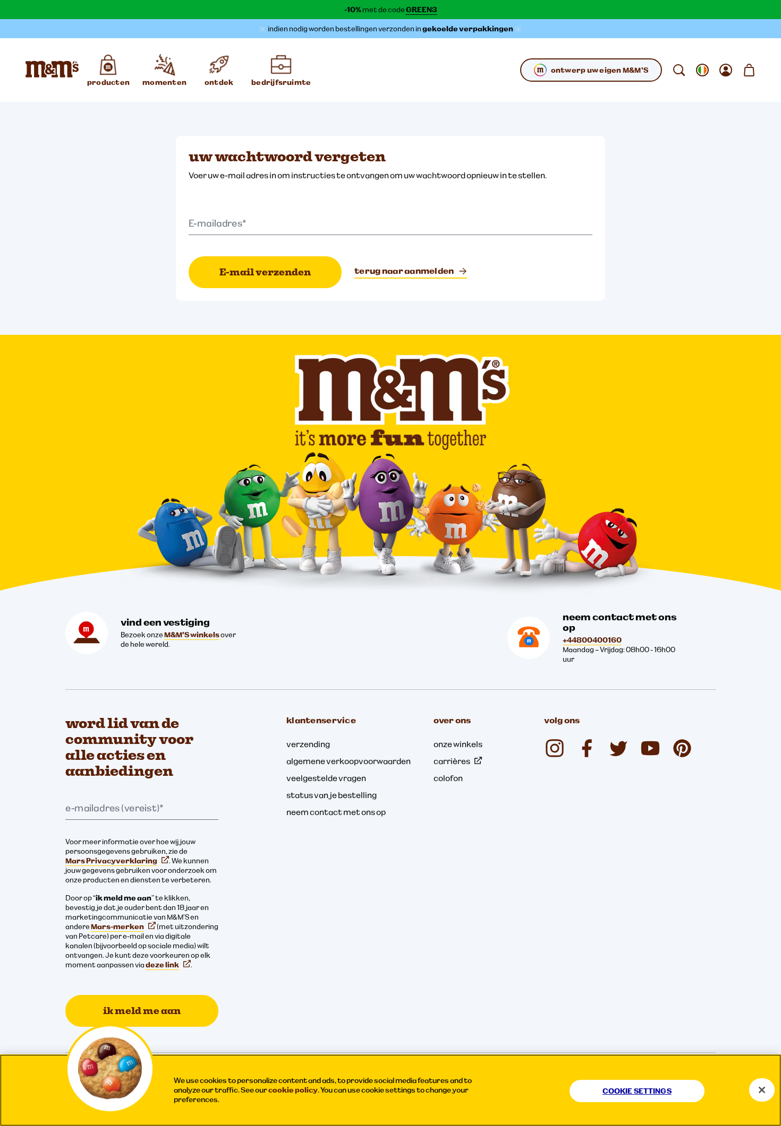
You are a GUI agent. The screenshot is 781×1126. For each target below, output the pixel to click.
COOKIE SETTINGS (637, 1091)
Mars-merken (117, 926)
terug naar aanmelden (404, 270)
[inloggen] (725, 70)
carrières (452, 761)
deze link (162, 964)
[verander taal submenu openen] (702, 70)
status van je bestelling (331, 795)
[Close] (762, 1090)
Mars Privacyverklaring (111, 860)
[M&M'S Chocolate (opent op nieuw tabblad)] (682, 748)
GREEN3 (421, 9)
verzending (308, 744)
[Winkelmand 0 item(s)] (749, 70)
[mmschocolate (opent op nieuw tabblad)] (555, 748)
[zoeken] (679, 70)
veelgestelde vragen (326, 778)
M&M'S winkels (191, 634)
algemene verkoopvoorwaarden (348, 761)
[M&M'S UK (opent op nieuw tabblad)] (586, 748)
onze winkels (458, 744)
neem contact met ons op (336, 812)
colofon (448, 778)
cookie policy (293, 1090)
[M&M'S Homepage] (52, 70)
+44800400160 (592, 640)
